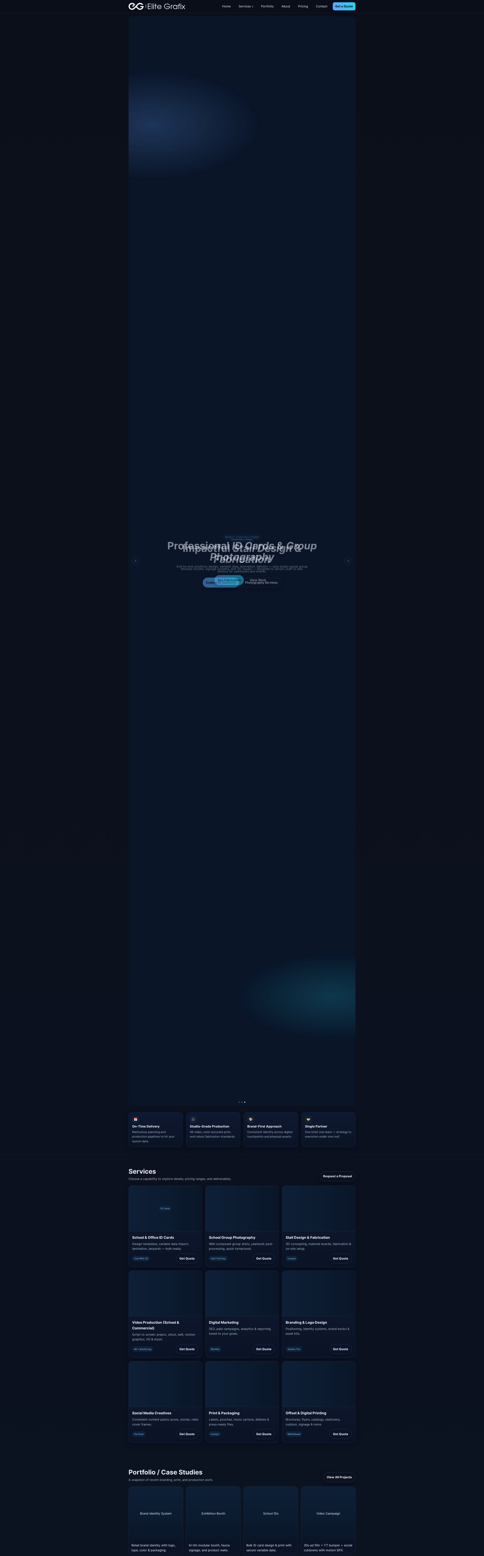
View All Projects (339, 1477)
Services (245, 6)
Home (226, 6)
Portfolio (267, 6)
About (286, 6)
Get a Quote (344, 6)
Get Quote (187, 1258)
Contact (321, 6)
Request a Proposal (337, 1176)
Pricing (303, 6)
